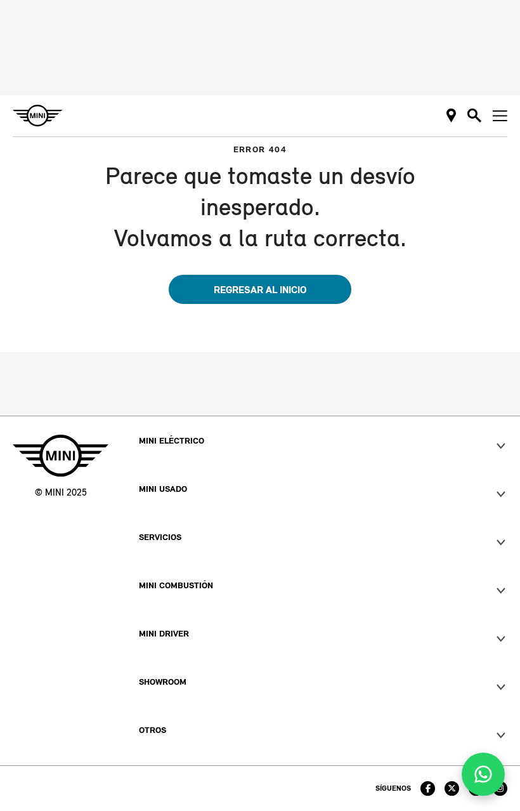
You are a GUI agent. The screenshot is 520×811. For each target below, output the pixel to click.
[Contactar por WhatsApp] (483, 774)
